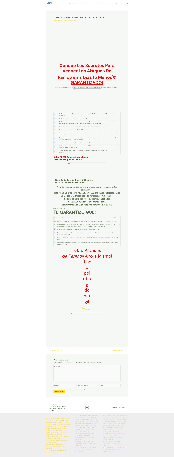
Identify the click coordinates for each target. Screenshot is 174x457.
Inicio (65, 3)
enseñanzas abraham (51, 428)
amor (47, 420)
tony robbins (49, 452)
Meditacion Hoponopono (62, 440)
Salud (65, 20)
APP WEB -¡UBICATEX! (84, 3)
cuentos (68, 424)
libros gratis (66, 436)
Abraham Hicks (55, 418)
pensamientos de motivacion (55, 444)
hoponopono (62, 432)
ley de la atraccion (50, 436)
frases (64, 430)
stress (47, 450)
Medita (53, 438)
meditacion (59, 438)
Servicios (109, 3)
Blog (116, 3)
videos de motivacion (51, 454)
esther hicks (50, 430)
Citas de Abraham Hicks (53, 424)
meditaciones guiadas (50, 440)
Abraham (48, 418)
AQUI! (87, 308)
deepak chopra (49, 426)
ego (67, 426)
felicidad (60, 430)
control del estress (63, 424)
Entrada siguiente (116, 350)
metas (47, 442)
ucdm (53, 452)
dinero (55, 426)
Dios (58, 426)
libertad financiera (59, 436)
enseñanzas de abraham (62, 428)
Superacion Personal (58, 450)
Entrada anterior (57, 350)
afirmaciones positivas (64, 418)
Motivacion (53, 442)
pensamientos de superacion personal (56, 447)
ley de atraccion (59, 434)
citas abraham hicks (51, 422)
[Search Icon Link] (127, 3)
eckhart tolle (63, 426)
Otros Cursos (101, 3)
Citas (66, 420)
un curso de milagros (59, 452)
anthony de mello (53, 420)
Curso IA (94, 3)
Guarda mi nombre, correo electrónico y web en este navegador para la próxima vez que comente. (79, 389)
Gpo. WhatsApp (73, 3)
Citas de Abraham (63, 422)
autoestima (61, 420)
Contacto (122, 3)
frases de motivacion (52, 432)
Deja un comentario (58, 20)
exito (56, 430)
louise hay (48, 438)
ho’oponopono (50, 434)
